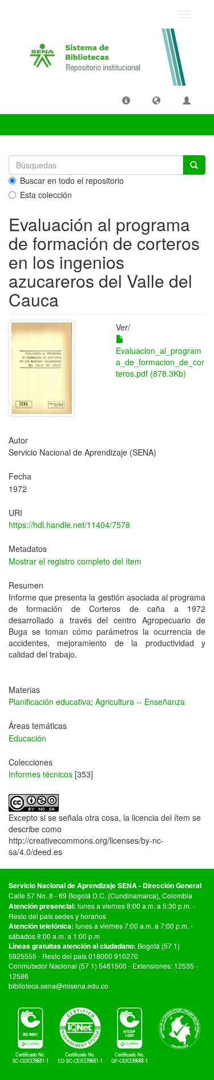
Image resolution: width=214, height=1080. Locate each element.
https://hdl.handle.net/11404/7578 (69, 524)
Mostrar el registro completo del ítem (75, 561)
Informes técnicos (40, 774)
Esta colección (46, 194)
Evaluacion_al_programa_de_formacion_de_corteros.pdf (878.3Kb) (160, 362)
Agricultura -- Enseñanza (140, 701)
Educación (27, 738)
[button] (126, 100)
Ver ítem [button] (33, 124)
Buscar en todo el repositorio (72, 180)
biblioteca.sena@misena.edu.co (58, 985)
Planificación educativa (50, 701)
